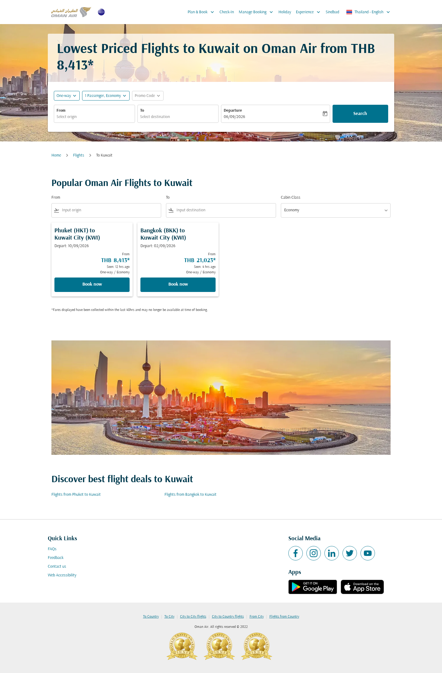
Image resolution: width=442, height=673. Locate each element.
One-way (64, 96)
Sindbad (332, 12)
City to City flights (193, 617)
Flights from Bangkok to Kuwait (190, 494)
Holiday (284, 12)
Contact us (57, 566)
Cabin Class (290, 197)
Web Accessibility (62, 575)
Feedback (55, 558)
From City (257, 617)
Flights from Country (284, 617)
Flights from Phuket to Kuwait (76, 494)
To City (169, 617)
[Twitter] (349, 553)
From (61, 110)
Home (56, 155)
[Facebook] (295, 553)
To (142, 110)
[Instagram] (313, 553)
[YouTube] (368, 553)
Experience (308, 12)
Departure (233, 110)
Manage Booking (256, 12)
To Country (151, 617)
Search (360, 113)
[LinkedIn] (331, 553)
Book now (92, 284)
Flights (78, 155)
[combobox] (94, 117)
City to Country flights (228, 617)
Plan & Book (201, 12)
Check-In (226, 12)
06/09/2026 (234, 117)
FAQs (52, 549)
